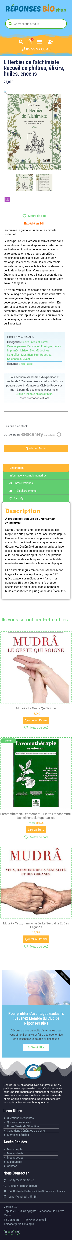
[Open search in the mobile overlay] (36, 23)
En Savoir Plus (36, 1047)
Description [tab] (16, 467)
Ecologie (46, 346)
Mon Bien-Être (30, 354)
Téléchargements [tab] (26, 490)
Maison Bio (27, 350)
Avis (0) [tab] (18, 498)
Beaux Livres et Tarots (35, 342)
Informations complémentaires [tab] (28, 475)
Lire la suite (36, 829)
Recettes (45, 354)
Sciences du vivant (18, 359)
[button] (21, 41)
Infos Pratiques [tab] (24, 483)
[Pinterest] (11, 1232)
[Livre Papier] (7, 199)
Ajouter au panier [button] (36, 720)
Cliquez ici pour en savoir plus (34, 394)
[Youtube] (6, 1232)
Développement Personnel (23, 346)
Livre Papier (26, 363)
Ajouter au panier (36, 448)
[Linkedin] (17, 1232)
